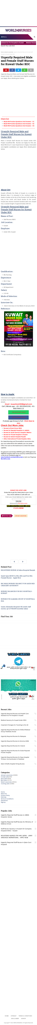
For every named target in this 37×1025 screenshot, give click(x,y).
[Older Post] (23, 562)
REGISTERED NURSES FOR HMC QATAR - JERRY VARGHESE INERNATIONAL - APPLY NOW (16, 837)
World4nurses (22, 503)
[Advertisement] (18, 13)
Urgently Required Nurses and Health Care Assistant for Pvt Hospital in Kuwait (15, 714)
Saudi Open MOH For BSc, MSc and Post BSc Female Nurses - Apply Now (17, 577)
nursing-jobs (5, 784)
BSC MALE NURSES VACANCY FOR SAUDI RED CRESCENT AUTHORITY (18, 585)
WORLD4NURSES (18, 30)
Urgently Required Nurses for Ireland (13, 746)
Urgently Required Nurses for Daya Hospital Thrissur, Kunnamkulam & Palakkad (15, 758)
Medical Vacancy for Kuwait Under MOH (13, 720)
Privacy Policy (5, 795)
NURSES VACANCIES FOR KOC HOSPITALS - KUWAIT (17, 592)
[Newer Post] (14, 562)
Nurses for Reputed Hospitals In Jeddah (16, 430)
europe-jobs (5, 777)
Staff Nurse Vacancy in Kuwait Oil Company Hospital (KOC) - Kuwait (16, 830)
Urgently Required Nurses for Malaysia (13, 736)
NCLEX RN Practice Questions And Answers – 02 (19, 124)
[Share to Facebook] (12, 70)
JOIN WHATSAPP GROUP (19, 412)
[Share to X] (18, 70)
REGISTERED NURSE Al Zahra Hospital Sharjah (18, 570)
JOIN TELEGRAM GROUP (19, 417)
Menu (5, 37)
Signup (3, 802)
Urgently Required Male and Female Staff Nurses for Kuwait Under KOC (17, 60)
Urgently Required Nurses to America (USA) (15, 741)
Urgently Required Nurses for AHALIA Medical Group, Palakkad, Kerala (15, 731)
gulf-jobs (4, 780)
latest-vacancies (6, 782)
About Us (4, 794)
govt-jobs (4, 778)
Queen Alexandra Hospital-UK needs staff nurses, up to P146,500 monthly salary (16, 608)
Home (2, 52)
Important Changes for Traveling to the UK (14, 725)
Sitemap (3, 797)
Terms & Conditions (7, 799)
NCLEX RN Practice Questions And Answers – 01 (19, 121)
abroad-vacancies (8, 52)
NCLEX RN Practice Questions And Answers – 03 (19, 126)
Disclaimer (4, 800)
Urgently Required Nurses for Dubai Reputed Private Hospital (15, 751)
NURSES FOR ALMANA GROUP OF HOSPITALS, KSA (18, 600)
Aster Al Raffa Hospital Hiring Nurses (13, 764)
